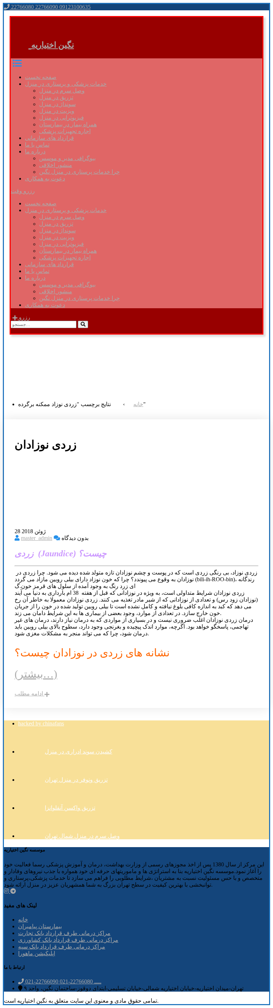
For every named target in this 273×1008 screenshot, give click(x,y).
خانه (23, 920)
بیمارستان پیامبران (40, 926)
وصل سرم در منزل (62, 91)
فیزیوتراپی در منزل (61, 118)
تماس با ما (37, 145)
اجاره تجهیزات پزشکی (65, 131)
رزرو (23, 317)
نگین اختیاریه (52, 45)
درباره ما (35, 151)
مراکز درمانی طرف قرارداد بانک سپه (61, 947)
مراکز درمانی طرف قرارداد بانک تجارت (64, 933)
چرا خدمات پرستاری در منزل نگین (79, 172)
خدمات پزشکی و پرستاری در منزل (66, 84)
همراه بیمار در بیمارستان (68, 124)
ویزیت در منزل (56, 111)
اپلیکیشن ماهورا (36, 953)
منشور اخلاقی (55, 165)
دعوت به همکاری (45, 178)
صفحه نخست (41, 77)
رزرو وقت (23, 191)
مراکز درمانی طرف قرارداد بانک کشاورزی (68, 940)
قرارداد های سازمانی (49, 138)
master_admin (36, 538)
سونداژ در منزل (57, 104)
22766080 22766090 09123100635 (50, 7)
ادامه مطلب (29, 694)
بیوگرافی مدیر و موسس (67, 158)
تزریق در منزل (56, 97)
